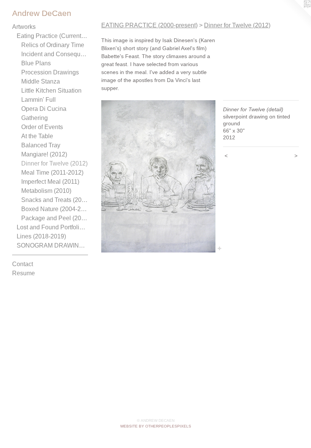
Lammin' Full (38, 99)
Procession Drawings (50, 72)
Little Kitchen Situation (51, 90)
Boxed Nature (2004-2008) (54, 209)
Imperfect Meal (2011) (50, 181)
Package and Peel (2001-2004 (54, 218)
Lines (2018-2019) (41, 236)
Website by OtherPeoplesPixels (155, 426)
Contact (22, 264)
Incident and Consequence (54, 54)
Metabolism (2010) (46, 191)
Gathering (34, 118)
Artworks (24, 27)
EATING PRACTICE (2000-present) (149, 25)
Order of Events (42, 127)
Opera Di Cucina (43, 109)
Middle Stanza (40, 81)
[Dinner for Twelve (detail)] (158, 176)
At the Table (37, 136)
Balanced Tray (40, 145)
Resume (23, 273)
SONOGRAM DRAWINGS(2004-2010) (52, 245)
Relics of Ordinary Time (52, 45)
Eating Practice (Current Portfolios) (52, 36)
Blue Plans (36, 63)
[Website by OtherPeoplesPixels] (296, 15)
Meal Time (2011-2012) (52, 172)
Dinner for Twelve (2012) (54, 163)
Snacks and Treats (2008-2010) (54, 200)
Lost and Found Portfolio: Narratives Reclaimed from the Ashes (52, 227)
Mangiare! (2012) (44, 154)
